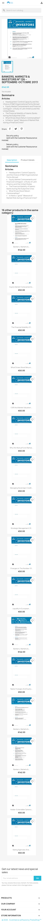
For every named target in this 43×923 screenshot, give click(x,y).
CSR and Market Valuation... (21, 407)
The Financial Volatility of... (21, 327)
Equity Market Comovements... (21, 287)
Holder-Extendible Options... (21, 809)
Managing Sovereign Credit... (21, 488)
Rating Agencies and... (21, 850)
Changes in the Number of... (21, 568)
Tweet (15, 129)
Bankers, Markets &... (21, 247)
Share (10, 129)
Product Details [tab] (27, 160)
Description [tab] (12, 160)
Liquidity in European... (21, 608)
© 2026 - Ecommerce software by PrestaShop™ (21, 920)
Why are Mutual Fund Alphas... (21, 448)
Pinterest (21, 129)
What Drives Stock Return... (21, 367)
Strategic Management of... (21, 528)
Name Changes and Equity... (21, 689)
